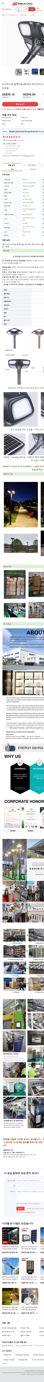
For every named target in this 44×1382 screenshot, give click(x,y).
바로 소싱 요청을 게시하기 (26, 1212)
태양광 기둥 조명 (26, 1332)
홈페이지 (4, 15)
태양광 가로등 (25, 1328)
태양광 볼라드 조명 (8, 1332)
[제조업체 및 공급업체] (22, 4)
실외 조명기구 (24, 15)
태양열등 (32, 15)
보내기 (20, 1208)
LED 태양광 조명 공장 (22, 1355)
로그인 (28, 156)
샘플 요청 (40, 109)
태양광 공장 (7, 1355)
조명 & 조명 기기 (13, 15)
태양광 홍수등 (23, 1360)
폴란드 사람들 (25, 1335)
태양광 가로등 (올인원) (9, 1328)
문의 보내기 (20, 104)
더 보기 (4, 1363)
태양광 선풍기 (6, 1335)
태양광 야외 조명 (9, 1360)
